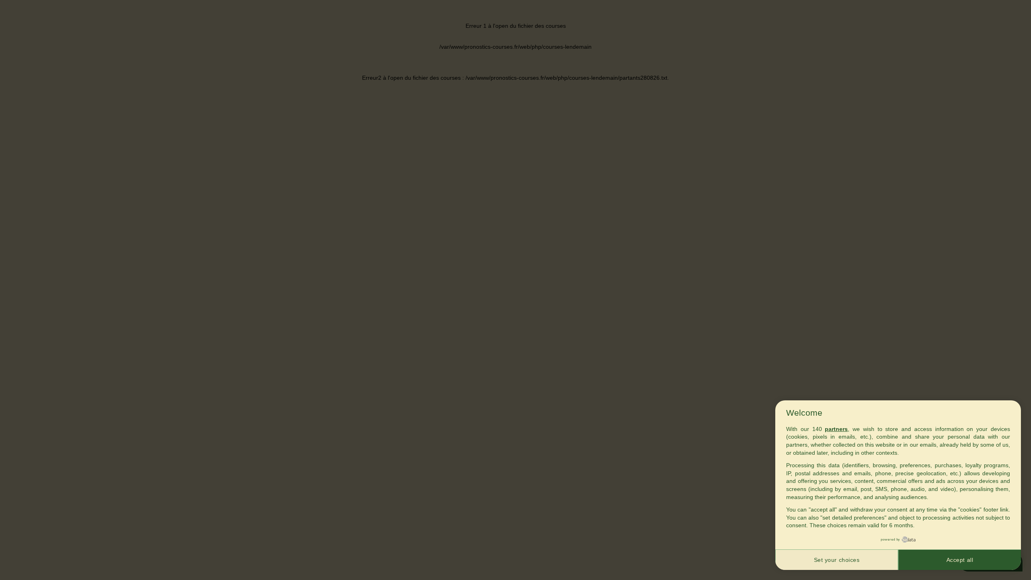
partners (836, 429)
